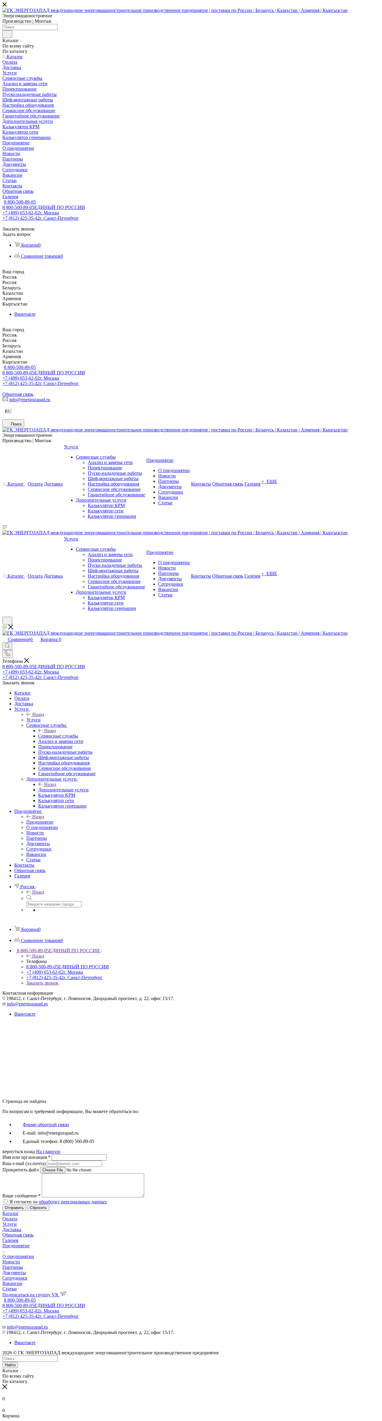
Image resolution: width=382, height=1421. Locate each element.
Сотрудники (14, 1277)
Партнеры (12, 1267)
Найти (10, 1365)
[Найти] (7, 34)
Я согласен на (58, 1201)
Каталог (10, 1213)
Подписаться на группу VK (31, 1294)
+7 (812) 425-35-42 (40, 218)
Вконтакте (25, 314)
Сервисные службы (58, 735)
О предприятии (18, 1256)
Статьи (9, 1288)
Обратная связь (17, 394)
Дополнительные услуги (63, 789)
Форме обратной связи (46, 1124)
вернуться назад (18, 1151)
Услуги (33, 719)
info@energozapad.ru (29, 399)
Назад (38, 714)
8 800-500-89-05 (20, 201)
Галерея (10, 1240)
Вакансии (12, 1283)
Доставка (11, 1229)
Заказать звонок (42, 982)
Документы (14, 1272)
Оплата (9, 1218)
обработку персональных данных (73, 1201)
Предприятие (39, 822)
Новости (11, 1261)
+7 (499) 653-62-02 (30, 212)
